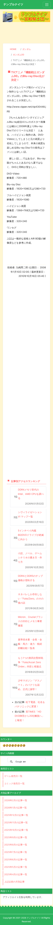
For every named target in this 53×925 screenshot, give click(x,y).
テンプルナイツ (13, 4)
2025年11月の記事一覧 (16, 822)
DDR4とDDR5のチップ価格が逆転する (30, 578)
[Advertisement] (26, 33)
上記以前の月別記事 (14, 881)
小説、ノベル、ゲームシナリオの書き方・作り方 (30, 557)
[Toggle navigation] (47, 4)
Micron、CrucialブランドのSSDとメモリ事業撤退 (30, 621)
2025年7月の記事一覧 (15, 852)
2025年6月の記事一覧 (15, 859)
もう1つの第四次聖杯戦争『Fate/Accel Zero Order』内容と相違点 (30, 662)
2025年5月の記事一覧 (15, 867)
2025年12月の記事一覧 (16, 815)
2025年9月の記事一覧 (15, 837)
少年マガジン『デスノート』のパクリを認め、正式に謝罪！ (30, 684)
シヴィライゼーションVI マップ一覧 (30, 514)
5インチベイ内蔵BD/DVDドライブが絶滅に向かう (31, 535)
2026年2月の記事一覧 (15, 800)
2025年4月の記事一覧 (15, 874)
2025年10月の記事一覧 (16, 830)
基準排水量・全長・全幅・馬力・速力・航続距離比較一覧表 (30, 644)
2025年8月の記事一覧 (15, 844)
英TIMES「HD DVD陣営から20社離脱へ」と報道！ (29, 716)
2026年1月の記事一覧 (15, 807)
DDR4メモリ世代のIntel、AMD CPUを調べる (31, 494)
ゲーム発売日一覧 (13, 776)
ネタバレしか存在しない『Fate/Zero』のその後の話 (31, 598)
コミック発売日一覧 (14, 783)
